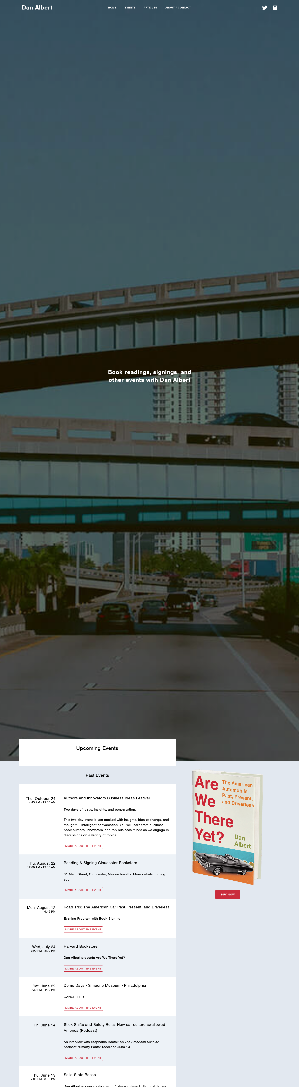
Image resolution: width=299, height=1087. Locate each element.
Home (112, 7)
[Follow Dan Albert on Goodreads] (275, 8)
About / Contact (178, 7)
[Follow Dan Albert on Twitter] (264, 8)
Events (130, 7)
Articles (150, 7)
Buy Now (228, 894)
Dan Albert (37, 7)
